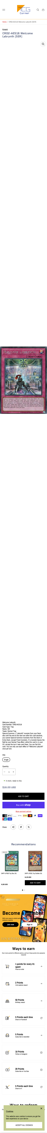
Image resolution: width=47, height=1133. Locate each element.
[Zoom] (43, 44)
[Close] (41, 1108)
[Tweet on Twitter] (28, 827)
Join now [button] (10, 924)
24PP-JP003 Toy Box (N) (9, 873)
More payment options (23, 811)
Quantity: (5, 766)
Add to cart (23, 796)
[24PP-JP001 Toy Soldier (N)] (35, 861)
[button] (22, 890)
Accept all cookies (24, 1125)
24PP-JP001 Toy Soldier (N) (33, 873)
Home (4, 21)
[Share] (13, 827)
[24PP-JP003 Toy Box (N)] (11, 861)
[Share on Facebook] (21, 827)
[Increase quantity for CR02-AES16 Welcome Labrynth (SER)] (13, 772)
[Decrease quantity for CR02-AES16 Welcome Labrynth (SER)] (4, 772)
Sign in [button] (29, 924)
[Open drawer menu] (3, 9)
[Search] (37, 9)
